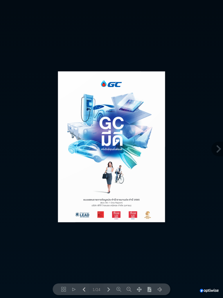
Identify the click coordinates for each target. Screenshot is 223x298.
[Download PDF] (149, 289)
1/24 (96, 289)
